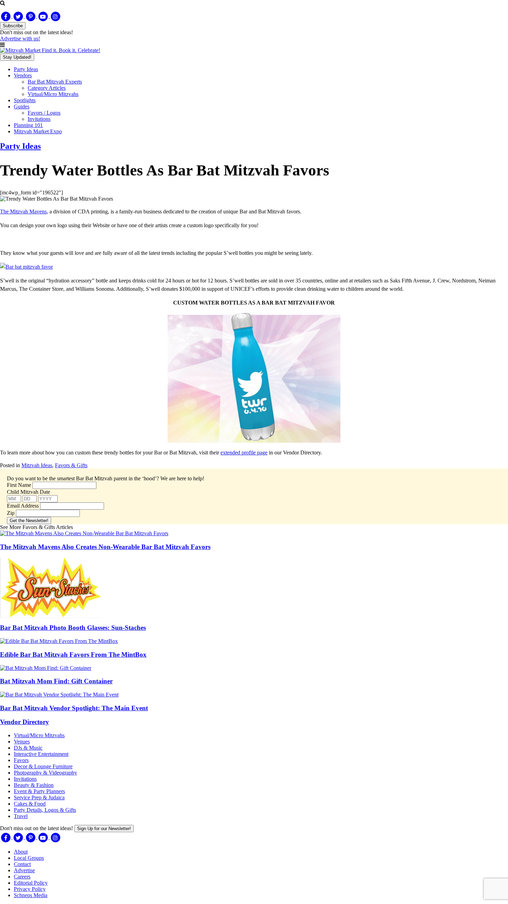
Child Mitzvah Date (28, 492)
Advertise (24, 870)
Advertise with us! (20, 38)
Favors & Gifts (71, 465)
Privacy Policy (30, 889)
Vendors (23, 75)
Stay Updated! (17, 57)
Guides (21, 106)
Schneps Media (30, 895)
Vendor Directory (24, 721)
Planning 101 (28, 125)
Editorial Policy (31, 883)
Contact (22, 864)
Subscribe (13, 25)
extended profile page (243, 452)
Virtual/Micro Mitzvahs (53, 94)
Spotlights (25, 100)
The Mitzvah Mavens (23, 211)
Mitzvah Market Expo (38, 131)
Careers (22, 876)
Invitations (39, 119)
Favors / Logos (44, 113)
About (21, 852)
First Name (19, 485)
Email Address (23, 506)
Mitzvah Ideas (36, 465)
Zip (11, 513)
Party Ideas (26, 69)
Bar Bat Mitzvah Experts (55, 82)
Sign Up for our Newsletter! (104, 828)
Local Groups (29, 858)
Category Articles (47, 88)
